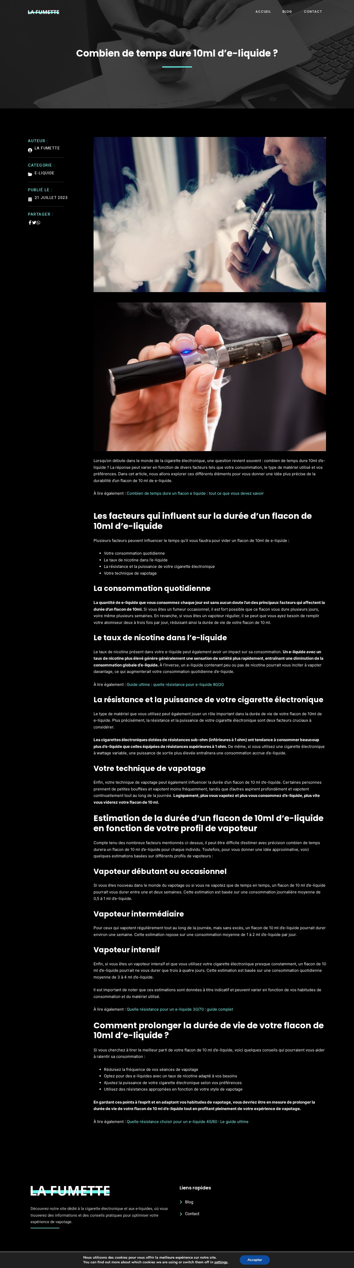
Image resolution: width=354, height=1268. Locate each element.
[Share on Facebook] (30, 222)
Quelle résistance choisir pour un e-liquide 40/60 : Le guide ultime (188, 1121)
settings (221, 1262)
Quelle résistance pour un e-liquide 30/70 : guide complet (180, 1009)
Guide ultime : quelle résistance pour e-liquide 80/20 (175, 684)
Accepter (254, 1259)
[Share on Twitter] (34, 222)
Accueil (263, 11)
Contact (313, 11)
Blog (287, 11)
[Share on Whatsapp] (38, 222)
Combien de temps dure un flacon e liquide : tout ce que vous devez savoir (195, 493)
